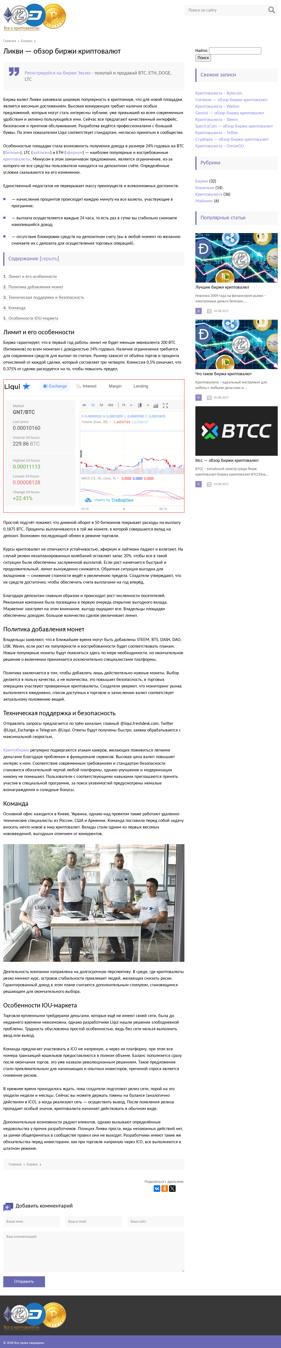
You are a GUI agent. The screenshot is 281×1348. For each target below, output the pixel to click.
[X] (172, 1188)
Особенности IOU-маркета (30, 318)
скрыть (49, 259)
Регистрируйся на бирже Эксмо (58, 73)
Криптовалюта (208, 194)
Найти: (201, 51)
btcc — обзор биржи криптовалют (227, 460)
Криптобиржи (16, 750)
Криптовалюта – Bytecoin (218, 93)
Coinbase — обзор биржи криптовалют (231, 100)
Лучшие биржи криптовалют (222, 287)
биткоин (12, 153)
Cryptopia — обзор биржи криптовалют (232, 139)
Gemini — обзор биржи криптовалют (229, 113)
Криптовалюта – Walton (217, 106)
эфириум (74, 153)
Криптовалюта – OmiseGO (219, 146)
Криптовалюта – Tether (216, 133)
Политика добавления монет (33, 287)
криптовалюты (16, 159)
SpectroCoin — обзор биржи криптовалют (234, 126)
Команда (14, 308)
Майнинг (204, 201)
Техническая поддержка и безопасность (43, 297)
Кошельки (204, 188)
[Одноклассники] (164, 1188)
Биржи (201, 181)
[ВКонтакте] (157, 1188)
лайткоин (41, 153)
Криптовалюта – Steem (216, 120)
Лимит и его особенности (30, 277)
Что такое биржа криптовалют (223, 374)
